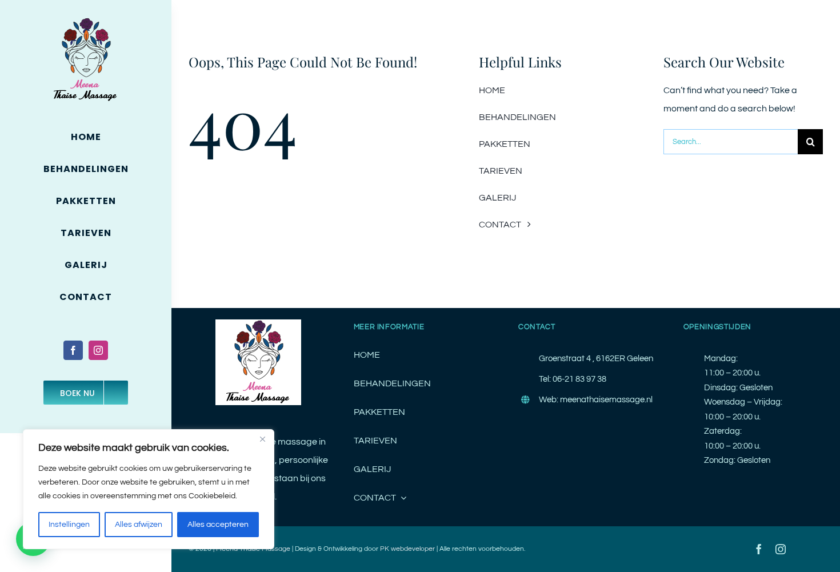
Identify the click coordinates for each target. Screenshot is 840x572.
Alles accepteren (218, 525)
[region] (148, 489)
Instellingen (69, 525)
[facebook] (73, 350)
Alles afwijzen (138, 525)
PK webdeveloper (407, 549)
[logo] (86, 21)
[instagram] (98, 350)
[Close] (262, 439)
